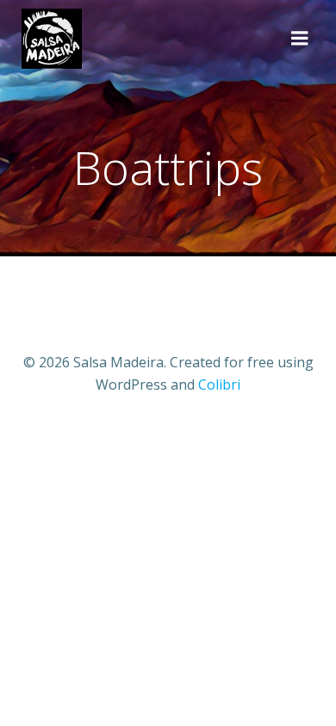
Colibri (219, 384)
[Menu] (299, 38)
